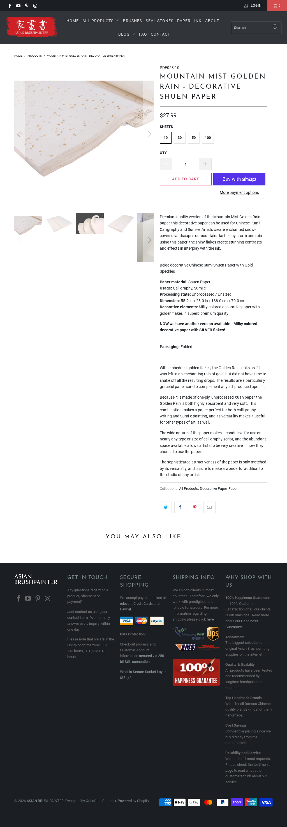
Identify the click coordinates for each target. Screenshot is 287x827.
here (210, 619)
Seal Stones (159, 21)
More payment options (239, 192)
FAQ (143, 34)
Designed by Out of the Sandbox (90, 801)
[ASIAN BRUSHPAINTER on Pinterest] (26, 6)
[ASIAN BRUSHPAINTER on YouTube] (17, 6)
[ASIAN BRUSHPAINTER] (31, 28)
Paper (184, 21)
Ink (198, 21)
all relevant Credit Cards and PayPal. (143, 604)
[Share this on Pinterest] (195, 507)
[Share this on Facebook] (180, 507)
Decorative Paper (213, 488)
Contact (160, 34)
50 (194, 137)
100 (208, 137)
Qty (163, 153)
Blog (124, 34)
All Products (188, 488)
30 (180, 137)
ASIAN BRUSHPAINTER (45, 801)
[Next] (148, 134)
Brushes (132, 21)
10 (166, 137)
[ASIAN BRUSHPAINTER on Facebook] (9, 6)
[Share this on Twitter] (166, 507)
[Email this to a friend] (209, 507)
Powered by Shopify (133, 801)
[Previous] (19, 134)
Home (72, 21)
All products (98, 21)
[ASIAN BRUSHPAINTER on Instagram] (35, 6)
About (212, 21)
